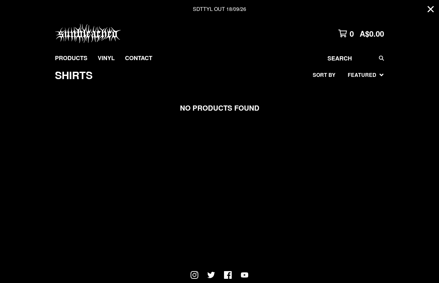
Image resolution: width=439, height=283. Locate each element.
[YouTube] (244, 275)
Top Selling (326, 112)
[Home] (88, 33)
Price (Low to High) (336, 163)
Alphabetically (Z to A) (343, 132)
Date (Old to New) (334, 153)
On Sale (320, 101)
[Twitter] (211, 275)
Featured (323, 91)
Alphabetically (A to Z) (343, 122)
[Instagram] (194, 275)
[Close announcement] (430, 9)
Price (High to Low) (336, 174)
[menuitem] (71, 58)
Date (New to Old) (334, 143)
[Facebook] (228, 275)
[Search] (381, 58)
